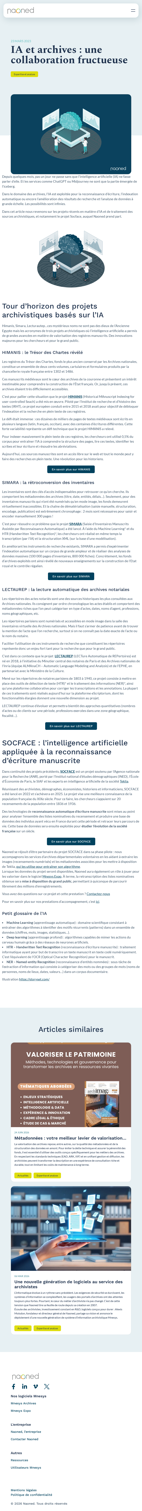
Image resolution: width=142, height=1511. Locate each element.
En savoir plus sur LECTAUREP (71, 726)
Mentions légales (24, 1490)
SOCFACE (67, 771)
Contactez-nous (98, 894)
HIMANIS (75, 397)
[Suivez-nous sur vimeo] (35, 1386)
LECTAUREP (64, 656)
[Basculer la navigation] (133, 10)
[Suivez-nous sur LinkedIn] (24, 1386)
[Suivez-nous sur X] (47, 1386)
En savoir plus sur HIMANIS (71, 469)
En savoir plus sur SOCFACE (71, 841)
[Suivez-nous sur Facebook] (13, 1386)
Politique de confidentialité (31, 1495)
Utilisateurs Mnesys (26, 1467)
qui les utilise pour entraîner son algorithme (48, 867)
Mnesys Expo (51, 876)
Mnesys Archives (23, 1403)
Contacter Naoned (24, 1439)
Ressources (19, 1460)
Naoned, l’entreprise (26, 1431)
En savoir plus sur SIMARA (71, 576)
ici (97, 901)
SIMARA (75, 524)
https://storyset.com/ (34, 979)
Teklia (124, 781)
